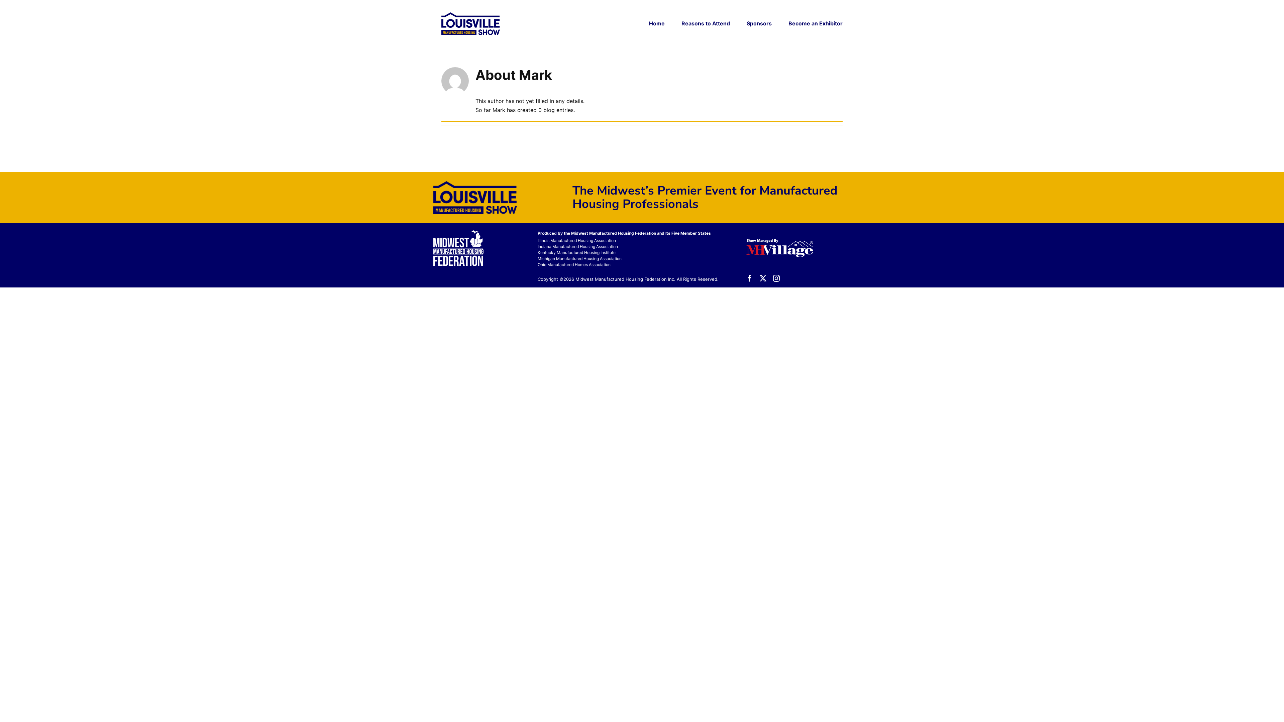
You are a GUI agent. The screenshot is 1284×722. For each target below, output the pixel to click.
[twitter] (763, 278)
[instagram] (776, 278)
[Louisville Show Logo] (470, 15)
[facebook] (749, 278)
